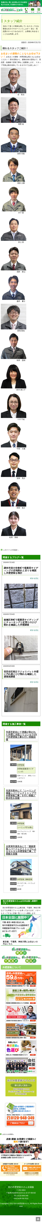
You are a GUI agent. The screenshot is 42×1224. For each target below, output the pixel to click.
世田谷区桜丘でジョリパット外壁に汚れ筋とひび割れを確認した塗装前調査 (21, 674)
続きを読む (34, 578)
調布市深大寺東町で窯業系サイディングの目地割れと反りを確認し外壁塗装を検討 (21, 570)
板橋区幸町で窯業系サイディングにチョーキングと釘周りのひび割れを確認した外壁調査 (21, 622)
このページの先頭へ (11, 550)
